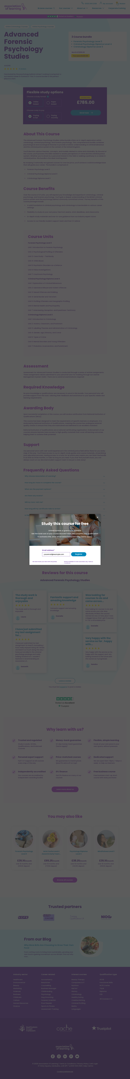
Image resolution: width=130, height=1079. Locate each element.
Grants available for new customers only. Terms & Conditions (78, 562)
